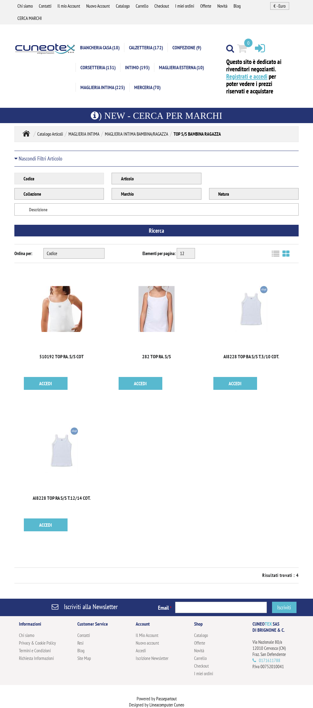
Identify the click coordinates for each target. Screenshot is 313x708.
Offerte (205, 6)
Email (164, 607)
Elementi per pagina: (159, 253)
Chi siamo (25, 6)
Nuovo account (147, 643)
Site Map (84, 658)
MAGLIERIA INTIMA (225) (102, 87)
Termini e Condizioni (35, 650)
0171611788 (269, 660)
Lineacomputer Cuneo (166, 705)
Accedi (141, 650)
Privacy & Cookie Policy (37, 643)
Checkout (161, 6)
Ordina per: (23, 253)
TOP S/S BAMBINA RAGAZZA (197, 134)
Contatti (45, 6)
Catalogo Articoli (50, 134)
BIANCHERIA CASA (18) (100, 47)
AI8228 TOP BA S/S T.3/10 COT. (251, 356)
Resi (80, 643)
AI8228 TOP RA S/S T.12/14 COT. (61, 498)
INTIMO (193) (137, 67)
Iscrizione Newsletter (152, 658)
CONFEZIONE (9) (186, 47)
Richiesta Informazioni (36, 658)
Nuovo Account (98, 6)
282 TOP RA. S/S (156, 356)
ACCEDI (45, 383)
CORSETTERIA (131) (98, 67)
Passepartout (166, 699)
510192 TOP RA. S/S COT (61, 356)
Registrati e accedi (246, 76)
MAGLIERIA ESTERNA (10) (181, 67)
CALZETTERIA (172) (146, 47)
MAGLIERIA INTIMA (83, 134)
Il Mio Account (147, 635)
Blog (237, 6)
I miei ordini (184, 6)
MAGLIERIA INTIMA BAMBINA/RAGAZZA (136, 134)
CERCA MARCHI (29, 18)
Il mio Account (68, 6)
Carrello (142, 6)
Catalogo (123, 6)
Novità (222, 6)
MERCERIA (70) (147, 87)
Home (26, 133)
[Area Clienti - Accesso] (260, 47)
